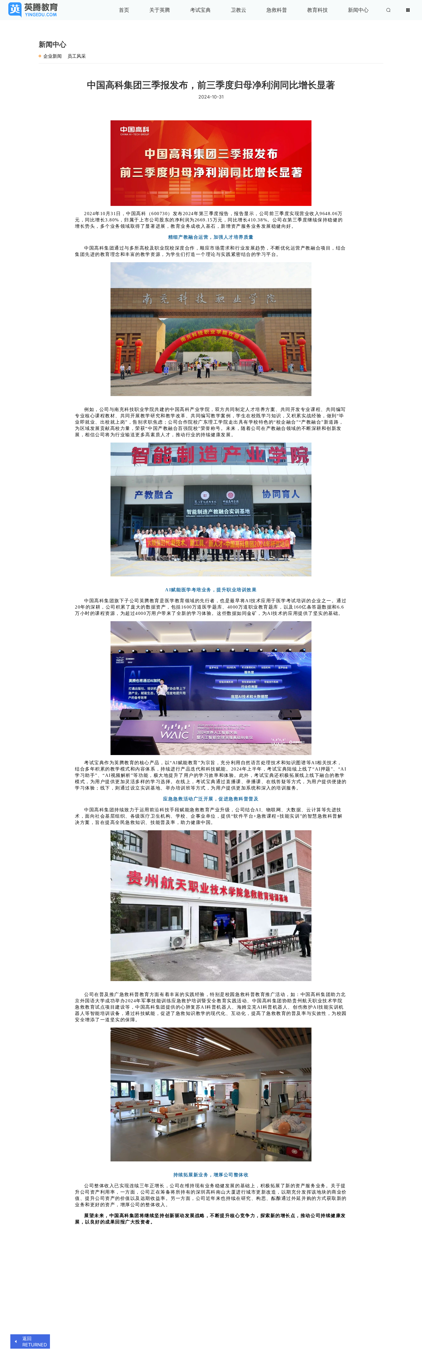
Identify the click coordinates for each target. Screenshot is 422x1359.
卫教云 (238, 10)
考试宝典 (200, 10)
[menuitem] (124, 10)
